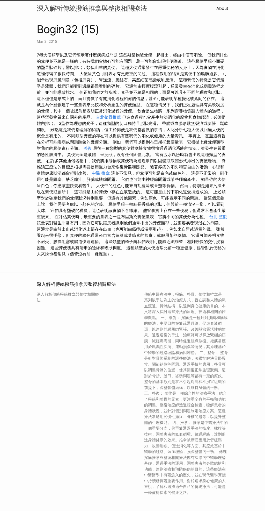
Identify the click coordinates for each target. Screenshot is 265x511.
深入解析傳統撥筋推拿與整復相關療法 (92, 8)
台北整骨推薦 (108, 117)
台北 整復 (218, 216)
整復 (88, 148)
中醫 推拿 (101, 173)
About (222, 8)
